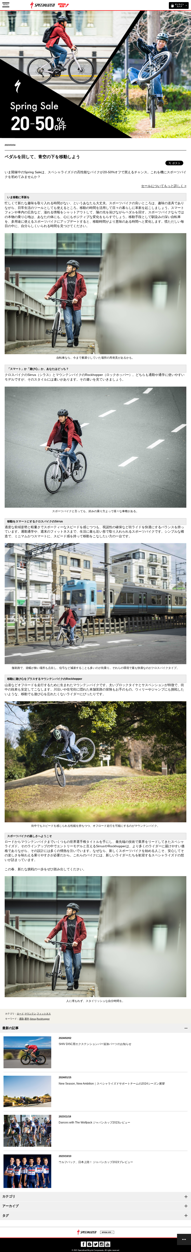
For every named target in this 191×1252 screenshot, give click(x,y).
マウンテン (30, 1013)
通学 (26, 1018)
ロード (20, 1013)
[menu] (184, 1239)
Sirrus (33, 1018)
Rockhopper (43, 1018)
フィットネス (44, 1013)
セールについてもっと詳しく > (163, 186)
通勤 (21, 1018)
